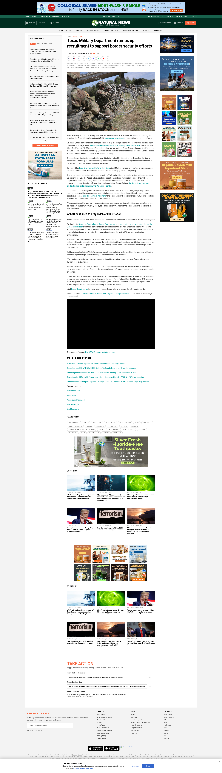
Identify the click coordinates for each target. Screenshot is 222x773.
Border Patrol (103, 63)
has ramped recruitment (114, 138)
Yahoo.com (71, 395)
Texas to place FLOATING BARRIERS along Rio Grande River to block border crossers (101, 368)
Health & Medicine (93, 30)
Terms (80, 755)
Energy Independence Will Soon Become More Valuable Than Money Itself (35, 221)
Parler (166, 722)
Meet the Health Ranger (105, 717)
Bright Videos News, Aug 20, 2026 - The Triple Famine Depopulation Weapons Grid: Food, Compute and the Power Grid (36, 237)
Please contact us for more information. (80, 696)
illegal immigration (141, 63)
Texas (87, 67)
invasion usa (81, 65)
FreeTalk (166, 730)
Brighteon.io (168, 714)
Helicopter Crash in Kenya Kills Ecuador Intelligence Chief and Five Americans (44, 85)
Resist (144, 65)
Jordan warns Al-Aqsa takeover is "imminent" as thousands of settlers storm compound (43, 51)
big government (77, 63)
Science (146, 30)
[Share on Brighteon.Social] (69, 58)
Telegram (167, 720)
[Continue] (70, 725)
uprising (104, 67)
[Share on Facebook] (79, 58)
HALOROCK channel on (100, 352)
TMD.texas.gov (73, 404)
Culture (79, 30)
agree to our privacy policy (83, 768)
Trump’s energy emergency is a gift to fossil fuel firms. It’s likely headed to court (141, 643)
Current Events (77, 36)
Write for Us (101, 725)
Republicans (136, 65)
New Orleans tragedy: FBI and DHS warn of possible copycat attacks (110, 529)
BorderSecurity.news (79, 289)
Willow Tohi (109, 492)
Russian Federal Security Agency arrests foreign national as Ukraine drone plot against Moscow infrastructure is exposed (42, 94)
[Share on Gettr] (103, 58)
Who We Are (101, 714)
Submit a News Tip (103, 733)
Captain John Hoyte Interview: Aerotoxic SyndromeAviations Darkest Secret (52, 235)
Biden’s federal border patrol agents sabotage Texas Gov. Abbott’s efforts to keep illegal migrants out (108, 382)
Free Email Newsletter (104, 720)
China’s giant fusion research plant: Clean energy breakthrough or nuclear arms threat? (140, 496)
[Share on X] (84, 58)
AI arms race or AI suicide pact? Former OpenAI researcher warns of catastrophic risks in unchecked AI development (111, 497)
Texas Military (95, 67)
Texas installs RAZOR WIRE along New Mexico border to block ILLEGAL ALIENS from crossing (105, 377)
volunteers (111, 67)
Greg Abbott (129, 63)
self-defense (80, 67)
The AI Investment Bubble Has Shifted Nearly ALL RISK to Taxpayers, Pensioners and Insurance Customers (54, 222)
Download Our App (168, 16)
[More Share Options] (108, 58)
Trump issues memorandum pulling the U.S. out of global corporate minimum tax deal (80, 529)
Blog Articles (135, 730)
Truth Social (167, 725)
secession (70, 67)
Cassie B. (78, 492)
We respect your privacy (34, 730)
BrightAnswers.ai (153, 16)
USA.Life (166, 738)
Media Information (103, 728)
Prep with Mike (45, 16)
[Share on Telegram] (88, 58)
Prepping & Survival (131, 30)
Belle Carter (139, 525)
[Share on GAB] (98, 58)
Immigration (71, 65)
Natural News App (136, 725)
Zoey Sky (108, 525)
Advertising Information (104, 730)
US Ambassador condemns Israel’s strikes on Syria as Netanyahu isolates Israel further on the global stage (43, 69)
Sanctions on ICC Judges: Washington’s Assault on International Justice (44, 60)
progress (128, 65)
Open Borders (119, 65)
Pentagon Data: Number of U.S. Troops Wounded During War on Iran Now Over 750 (44, 105)
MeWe (166, 733)
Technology (157, 30)
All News (134, 717)
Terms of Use (101, 738)
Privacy (74, 755)
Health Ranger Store (137, 720)
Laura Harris (84, 53)
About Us (179, 16)
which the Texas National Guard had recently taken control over (115, 145)
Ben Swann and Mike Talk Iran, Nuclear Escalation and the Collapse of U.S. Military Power (36, 206)
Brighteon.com (73, 409)
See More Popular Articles (45, 145)
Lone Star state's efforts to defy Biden (94, 168)
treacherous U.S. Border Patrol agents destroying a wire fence (108, 293)
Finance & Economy (112, 30)
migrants (97, 65)
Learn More (135, 766)
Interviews (55, 16)
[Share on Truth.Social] (93, 58)
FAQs (185, 16)
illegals (151, 63)
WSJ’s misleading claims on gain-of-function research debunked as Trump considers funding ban (80, 496)
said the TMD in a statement (94, 196)
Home (27, 16)
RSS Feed (134, 733)
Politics (69, 30)
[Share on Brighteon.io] (74, 58)
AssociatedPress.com (76, 400)
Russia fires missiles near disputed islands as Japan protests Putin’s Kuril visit (43, 122)
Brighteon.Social (169, 717)
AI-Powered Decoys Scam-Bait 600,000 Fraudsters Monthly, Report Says (44, 114)
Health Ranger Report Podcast (140, 722)
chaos (122, 63)
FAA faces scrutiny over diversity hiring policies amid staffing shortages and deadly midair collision (140, 530)
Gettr (165, 728)
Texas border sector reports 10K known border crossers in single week (96, 363)
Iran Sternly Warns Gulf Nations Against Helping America (44, 77)
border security (114, 63)
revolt (149, 65)
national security (108, 65)
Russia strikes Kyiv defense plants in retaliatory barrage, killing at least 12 (43, 131)
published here (91, 758)
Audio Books (65, 16)
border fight (93, 63)
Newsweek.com (73, 391)
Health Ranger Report (36, 184)
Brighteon (35, 16)
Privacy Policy (101, 736)
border (86, 63)
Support (99, 722)
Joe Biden (90, 65)
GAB (165, 736)
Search (194, 16)
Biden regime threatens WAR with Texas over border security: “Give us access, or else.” (102, 373)
